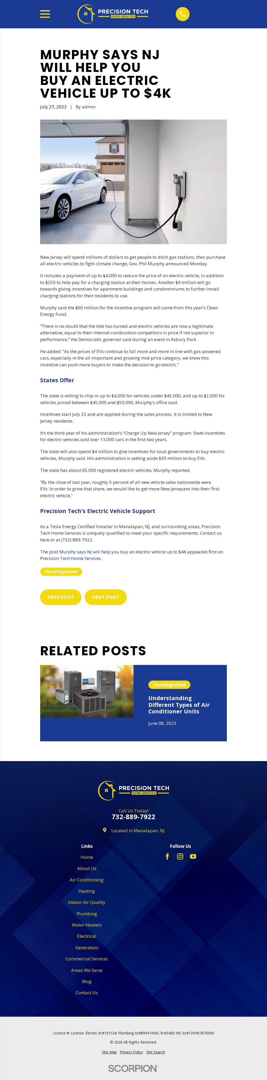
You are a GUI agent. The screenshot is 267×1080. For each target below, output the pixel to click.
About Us (86, 868)
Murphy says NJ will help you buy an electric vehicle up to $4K (122, 552)
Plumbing (87, 914)
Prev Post (60, 597)
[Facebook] (167, 856)
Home (87, 857)
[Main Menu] (45, 14)
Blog (87, 981)
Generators (86, 948)
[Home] (112, 14)
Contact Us (87, 993)
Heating (86, 891)
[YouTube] (193, 856)
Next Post (105, 597)
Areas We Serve (86, 970)
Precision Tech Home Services (70, 558)
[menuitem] (109, 1052)
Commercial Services (86, 959)
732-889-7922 (133, 816)
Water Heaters (87, 925)
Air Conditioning (87, 880)
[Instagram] (180, 856)
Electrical (86, 936)
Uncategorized (61, 572)
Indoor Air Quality (86, 902)
